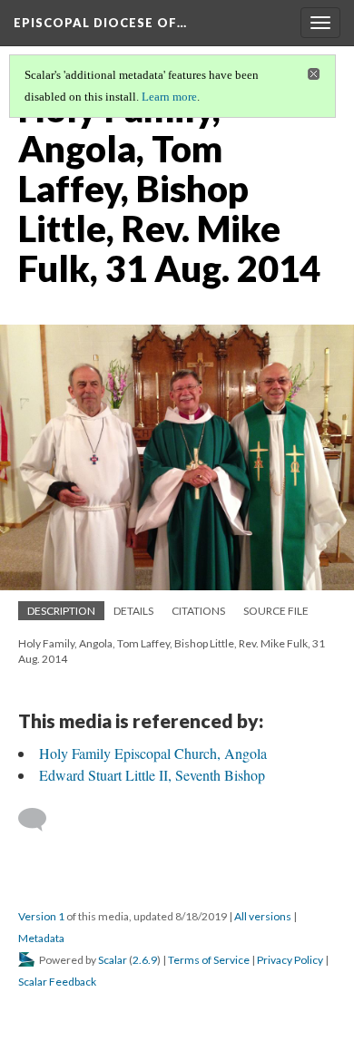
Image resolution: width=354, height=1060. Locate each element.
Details (133, 611)
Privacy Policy (290, 960)
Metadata (41, 938)
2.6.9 (145, 960)
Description (61, 611)
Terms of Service (209, 960)
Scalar (112, 960)
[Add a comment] (40, 819)
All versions (262, 916)
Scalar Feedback (57, 981)
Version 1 (41, 916)
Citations (198, 611)
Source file (276, 611)
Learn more (169, 96)
